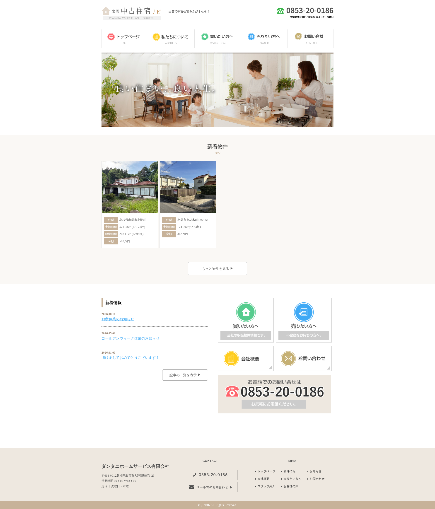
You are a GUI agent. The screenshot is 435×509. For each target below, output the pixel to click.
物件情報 (289, 471)
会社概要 (263, 478)
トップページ (266, 471)
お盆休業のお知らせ (118, 319)
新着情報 (113, 302)
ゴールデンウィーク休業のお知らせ (131, 338)
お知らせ (315, 471)
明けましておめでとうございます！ (131, 357)
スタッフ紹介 (266, 486)
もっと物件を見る (216, 268)
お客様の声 (291, 486)
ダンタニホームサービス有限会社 (135, 466)
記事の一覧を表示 (183, 375)
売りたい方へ (292, 478)
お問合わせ (317, 478)
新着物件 (217, 146)
